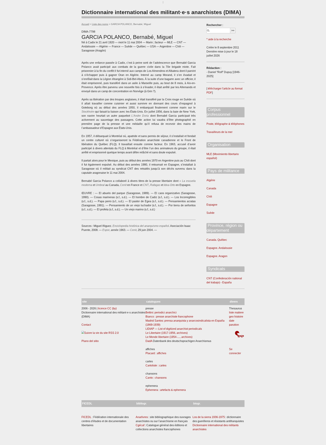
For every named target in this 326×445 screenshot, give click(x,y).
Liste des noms (100, 24)
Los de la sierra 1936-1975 (209, 417)
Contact (86, 324)
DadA (149, 341)
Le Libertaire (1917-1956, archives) (167, 332)
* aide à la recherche (218, 39)
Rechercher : (214, 25)
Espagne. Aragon (216, 256)
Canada (211, 188)
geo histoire (236, 316)
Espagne (211, 204)
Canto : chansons (156, 377)
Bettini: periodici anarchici (161, 312)
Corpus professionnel (218, 112)
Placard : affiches (156, 353)
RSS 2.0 (113, 332)
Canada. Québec (216, 239)
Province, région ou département (224, 228)
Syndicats (215, 268)
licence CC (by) (107, 308)
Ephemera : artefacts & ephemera (166, 389)
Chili (209, 196)
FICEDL (86, 417)
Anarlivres (142, 417)
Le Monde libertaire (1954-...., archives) (169, 336)
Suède (210, 212)
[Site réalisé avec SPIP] (239, 335)
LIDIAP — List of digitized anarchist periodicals (174, 328)
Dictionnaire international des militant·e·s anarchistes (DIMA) (161, 12)
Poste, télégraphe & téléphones (225, 123)
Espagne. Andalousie (219, 248)
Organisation (218, 144)
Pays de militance (222, 170)
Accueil (85, 24)
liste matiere (236, 312)
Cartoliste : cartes (156, 365)
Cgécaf (140, 425)
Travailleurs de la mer (219, 132)
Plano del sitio (90, 341)
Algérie (210, 180)
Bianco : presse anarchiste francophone (169, 316)
